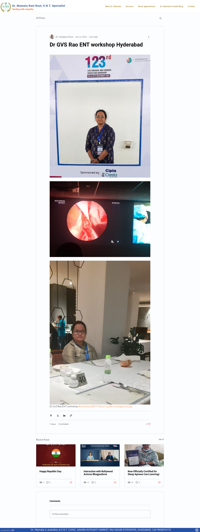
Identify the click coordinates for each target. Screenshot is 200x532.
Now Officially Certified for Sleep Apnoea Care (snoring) (143, 473)
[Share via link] (71, 415)
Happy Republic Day (50, 471)
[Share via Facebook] (51, 415)
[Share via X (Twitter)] (57, 415)
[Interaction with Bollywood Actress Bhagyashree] (100, 455)
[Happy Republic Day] (56, 455)
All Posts (40, 17)
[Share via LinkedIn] (64, 415)
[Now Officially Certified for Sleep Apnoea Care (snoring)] (144, 455)
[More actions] (148, 36)
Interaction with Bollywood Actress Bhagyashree (98, 473)
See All (161, 439)
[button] (160, 18)
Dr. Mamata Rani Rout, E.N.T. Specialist (38, 5)
